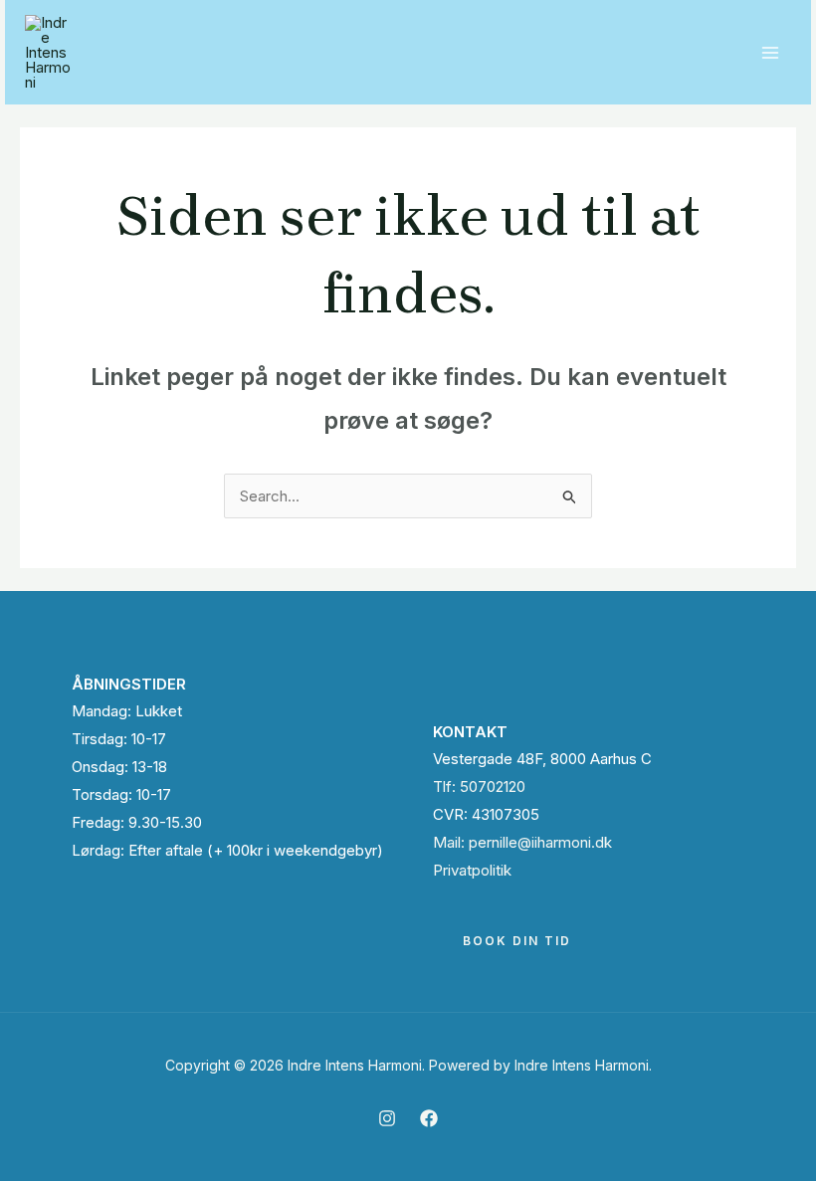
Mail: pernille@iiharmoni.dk (522, 842)
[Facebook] (429, 1118)
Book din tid (517, 940)
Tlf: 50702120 (479, 786)
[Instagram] (387, 1118)
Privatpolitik (472, 870)
